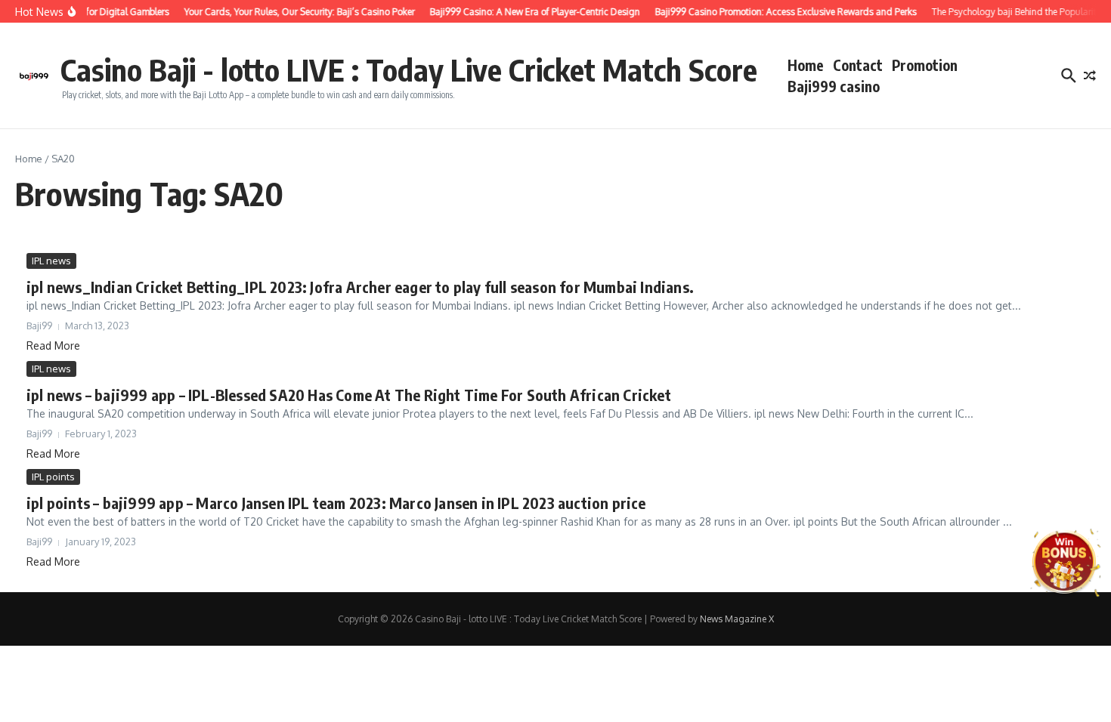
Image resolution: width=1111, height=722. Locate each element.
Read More (53, 345)
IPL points (53, 477)
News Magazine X (737, 619)
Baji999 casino (834, 86)
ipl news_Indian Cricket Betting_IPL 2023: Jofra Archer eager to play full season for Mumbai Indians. (360, 286)
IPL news (51, 261)
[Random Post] (1090, 75)
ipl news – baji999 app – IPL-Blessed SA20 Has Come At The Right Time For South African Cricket (348, 394)
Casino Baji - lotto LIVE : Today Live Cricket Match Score (408, 69)
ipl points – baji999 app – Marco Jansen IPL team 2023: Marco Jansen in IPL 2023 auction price (336, 502)
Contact (858, 65)
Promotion (925, 65)
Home (806, 65)
